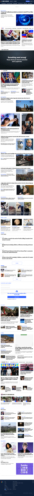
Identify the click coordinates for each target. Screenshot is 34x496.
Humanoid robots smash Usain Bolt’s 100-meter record (8, 159)
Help (5, 484)
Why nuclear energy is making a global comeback (28, 436)
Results (30, 28)
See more (17, 263)
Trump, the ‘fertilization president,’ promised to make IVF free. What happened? (17, 12)
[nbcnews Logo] (2, 481)
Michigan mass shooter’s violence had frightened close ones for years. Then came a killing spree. (27, 329)
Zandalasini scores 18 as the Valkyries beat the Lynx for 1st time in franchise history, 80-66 (8, 389)
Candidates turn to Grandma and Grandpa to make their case (27, 40)
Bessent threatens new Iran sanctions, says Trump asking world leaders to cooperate (10, 85)
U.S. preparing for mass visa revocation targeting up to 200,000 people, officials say (29, 91)
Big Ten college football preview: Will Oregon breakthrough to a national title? (9, 379)
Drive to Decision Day (8, 28)
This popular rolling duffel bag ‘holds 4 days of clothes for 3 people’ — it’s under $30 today (10, 275)
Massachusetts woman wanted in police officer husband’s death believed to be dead (29, 321)
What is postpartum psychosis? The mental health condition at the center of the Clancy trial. (8, 190)
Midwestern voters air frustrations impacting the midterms (27, 404)
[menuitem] (11, 1)
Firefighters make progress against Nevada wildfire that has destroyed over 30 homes (26, 315)
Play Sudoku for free (4, 462)
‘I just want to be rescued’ (5, 227)
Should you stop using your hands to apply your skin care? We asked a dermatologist (27, 271)
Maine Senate (14, 28)
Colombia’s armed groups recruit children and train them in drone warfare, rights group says (28, 424)
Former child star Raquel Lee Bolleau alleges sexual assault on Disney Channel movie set (8, 454)
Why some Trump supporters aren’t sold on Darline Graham (24, 357)
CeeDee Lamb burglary (29, 362)
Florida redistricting (25, 28)
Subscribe (14, 486)
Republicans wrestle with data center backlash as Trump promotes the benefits (6, 352)
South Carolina (19, 28)
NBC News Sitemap (15, 484)
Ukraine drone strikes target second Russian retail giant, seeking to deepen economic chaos (8, 175)
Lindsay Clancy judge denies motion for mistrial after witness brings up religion (26, 418)
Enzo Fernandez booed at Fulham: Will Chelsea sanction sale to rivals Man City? (19, 389)
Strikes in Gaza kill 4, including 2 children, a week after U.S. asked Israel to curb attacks (17, 257)
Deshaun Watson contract (14, 362)
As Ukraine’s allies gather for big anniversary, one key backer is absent (16, 168)
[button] (10, 35)
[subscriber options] (31, 1)
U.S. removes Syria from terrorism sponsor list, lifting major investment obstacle (7, 434)
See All (17, 279)
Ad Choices (6, 486)
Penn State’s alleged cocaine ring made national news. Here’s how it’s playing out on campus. (15, 98)
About (5, 481)
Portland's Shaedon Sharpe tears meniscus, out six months (30, 388)
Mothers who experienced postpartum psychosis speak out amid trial (25, 198)
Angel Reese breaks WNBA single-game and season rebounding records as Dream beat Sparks (29, 379)
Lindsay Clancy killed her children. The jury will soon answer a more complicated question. (8, 198)
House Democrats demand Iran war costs (15, 92)
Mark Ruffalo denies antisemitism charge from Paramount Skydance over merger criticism (8, 144)
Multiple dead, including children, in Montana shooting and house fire (17, 245)
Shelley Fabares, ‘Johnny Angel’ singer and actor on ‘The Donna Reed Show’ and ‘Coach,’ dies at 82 (25, 454)
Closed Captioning (15, 485)
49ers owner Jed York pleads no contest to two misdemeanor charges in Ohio (26, 372)
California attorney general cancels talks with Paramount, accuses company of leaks (15, 137)
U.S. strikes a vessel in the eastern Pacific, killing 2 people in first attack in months (17, 239)
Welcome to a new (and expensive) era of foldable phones (10, 129)
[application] (10, 35)
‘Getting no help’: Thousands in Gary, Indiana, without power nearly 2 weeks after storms (9, 319)
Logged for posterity (27, 227)
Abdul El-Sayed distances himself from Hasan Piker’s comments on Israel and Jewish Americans (17, 251)
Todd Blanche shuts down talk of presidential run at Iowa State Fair (17, 403)
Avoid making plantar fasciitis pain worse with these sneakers (10, 270)
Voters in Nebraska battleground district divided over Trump (5, 403)
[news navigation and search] (33, 1)
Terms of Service (15, 481)
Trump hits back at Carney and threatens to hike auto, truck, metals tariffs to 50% (27, 81)
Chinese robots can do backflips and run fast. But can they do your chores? (17, 153)
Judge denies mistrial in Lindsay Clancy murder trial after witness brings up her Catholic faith (17, 183)
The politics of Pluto (16, 227)
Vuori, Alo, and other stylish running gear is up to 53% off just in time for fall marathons (26, 275)
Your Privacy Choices (8, 489)
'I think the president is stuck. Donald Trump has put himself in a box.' (5, 93)
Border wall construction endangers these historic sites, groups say (6, 346)
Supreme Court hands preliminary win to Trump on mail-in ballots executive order (10, 42)
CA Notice (6, 490)
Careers (5, 485)
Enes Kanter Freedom (22, 362)
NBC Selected (14, 489)
